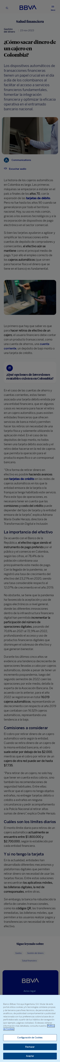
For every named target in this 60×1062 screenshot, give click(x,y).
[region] (30, 1028)
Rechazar (30, 1047)
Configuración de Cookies (30, 1037)
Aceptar (30, 1056)
